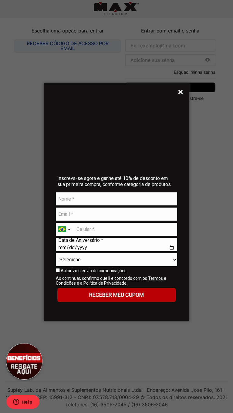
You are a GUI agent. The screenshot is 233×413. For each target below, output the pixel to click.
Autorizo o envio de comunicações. (93, 270)
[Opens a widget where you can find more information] (22, 402)
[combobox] (65, 229)
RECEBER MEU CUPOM (116, 295)
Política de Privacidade (105, 283)
